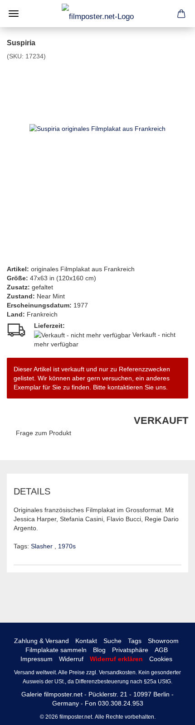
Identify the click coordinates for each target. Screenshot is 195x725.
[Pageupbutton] (170, 711)
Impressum (36, 659)
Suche (112, 640)
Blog (99, 649)
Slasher (42, 546)
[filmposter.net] (97, 13)
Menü (13, 13)
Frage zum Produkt (43, 433)
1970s (67, 546)
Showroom (163, 640)
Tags (134, 640)
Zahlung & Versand (41, 640)
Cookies (160, 659)
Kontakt (86, 640)
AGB (161, 649)
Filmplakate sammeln (56, 649)
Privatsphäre (130, 649)
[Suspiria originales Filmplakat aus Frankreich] (97, 128)
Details (32, 491)
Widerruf (71, 659)
